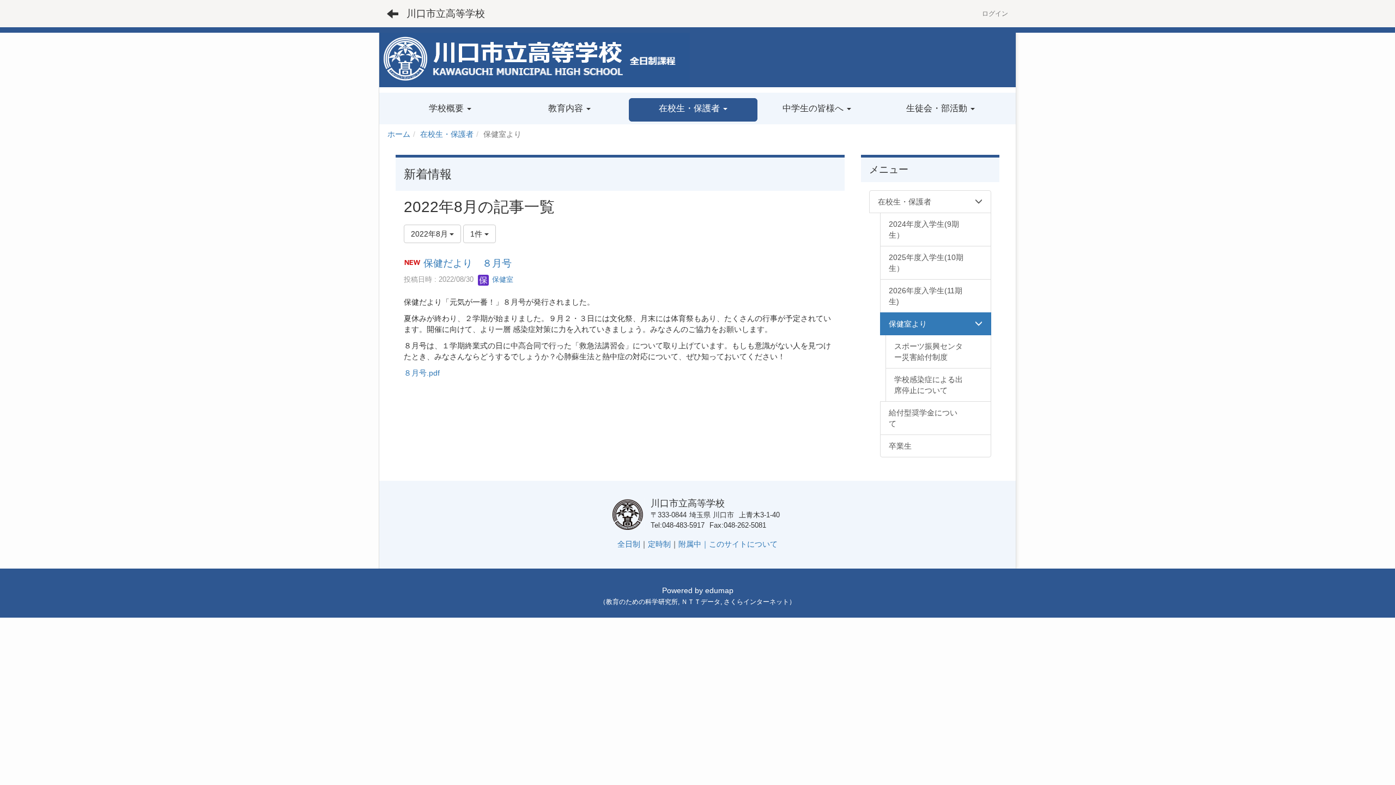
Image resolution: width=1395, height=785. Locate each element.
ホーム (398, 134)
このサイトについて (743, 544)
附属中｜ (693, 544)
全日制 (628, 544)
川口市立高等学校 (446, 13)
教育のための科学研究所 (642, 602)
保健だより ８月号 (467, 263)
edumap (719, 590)
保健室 (501, 279)
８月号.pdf (422, 373)
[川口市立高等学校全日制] (534, 59)
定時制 (659, 544)
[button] (693, 110)
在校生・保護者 (447, 134)
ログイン (995, 13)
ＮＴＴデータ (700, 602)
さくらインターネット (756, 602)
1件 (477, 234)
